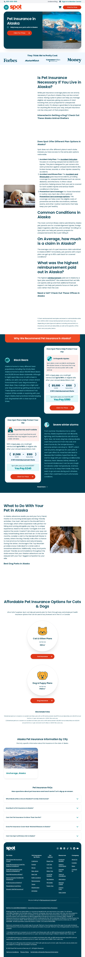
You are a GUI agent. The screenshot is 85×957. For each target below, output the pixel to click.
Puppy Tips (50, 886)
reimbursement (54, 278)
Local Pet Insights (49, 875)
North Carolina (36, 878)
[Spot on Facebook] (61, 848)
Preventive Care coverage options (55, 196)
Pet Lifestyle (50, 879)
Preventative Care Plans (13, 886)
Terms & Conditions (62, 875)
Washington (35, 887)
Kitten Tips (50, 871)
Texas (33, 884)
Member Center (61, 883)
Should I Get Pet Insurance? (14, 889)
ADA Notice (62, 879)
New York (34, 874)
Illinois (33, 868)
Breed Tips (50, 861)
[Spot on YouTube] (77, 848)
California (35, 861)
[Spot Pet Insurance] (10, 848)
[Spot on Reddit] (74, 848)
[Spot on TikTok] (67, 848)
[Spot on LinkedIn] (64, 848)
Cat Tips (49, 864)
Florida (34, 864)
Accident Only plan (69, 159)
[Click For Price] (60, 7)
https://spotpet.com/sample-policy (20, 913)
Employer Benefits (61, 860)
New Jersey (35, 871)
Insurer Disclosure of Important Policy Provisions (42, 908)
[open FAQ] (77, 798)
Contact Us (74, 870)
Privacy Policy (24, 952)
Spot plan (55, 375)
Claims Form (61, 888)
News (73, 866)
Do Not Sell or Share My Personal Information (44, 952)
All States (34, 891)
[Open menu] (6, 7)
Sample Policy (61, 870)
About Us (74, 859)
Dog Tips (49, 868)
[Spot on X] (71, 848)
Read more (41, 487)
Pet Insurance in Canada (48, 900)
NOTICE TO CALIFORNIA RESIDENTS (16, 908)
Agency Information (62, 865)
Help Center (62, 892)
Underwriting (52, 2)
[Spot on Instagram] (57, 848)
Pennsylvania (36, 881)
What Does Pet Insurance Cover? (14, 860)
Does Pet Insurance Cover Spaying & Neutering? (14, 870)
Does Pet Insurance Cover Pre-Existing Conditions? (15, 865)
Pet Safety (50, 883)
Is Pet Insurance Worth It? (14, 883)
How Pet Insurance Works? (14, 874)
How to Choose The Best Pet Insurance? (14, 878)
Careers (74, 863)
